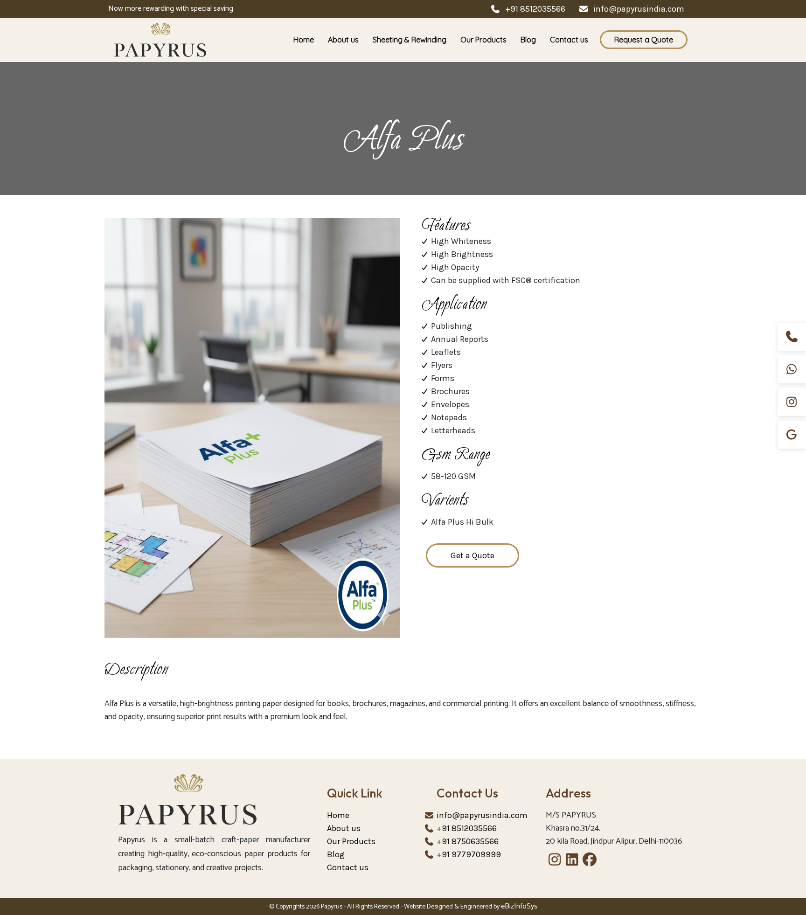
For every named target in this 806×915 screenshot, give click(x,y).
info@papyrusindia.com (638, 9)
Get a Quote (472, 555)
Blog (528, 39)
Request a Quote (643, 39)
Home (303, 39)
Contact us (569, 39)
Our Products (483, 39)
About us (343, 39)
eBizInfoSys (519, 906)
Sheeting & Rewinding (409, 39)
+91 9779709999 (469, 854)
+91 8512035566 (535, 9)
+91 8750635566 (468, 841)
